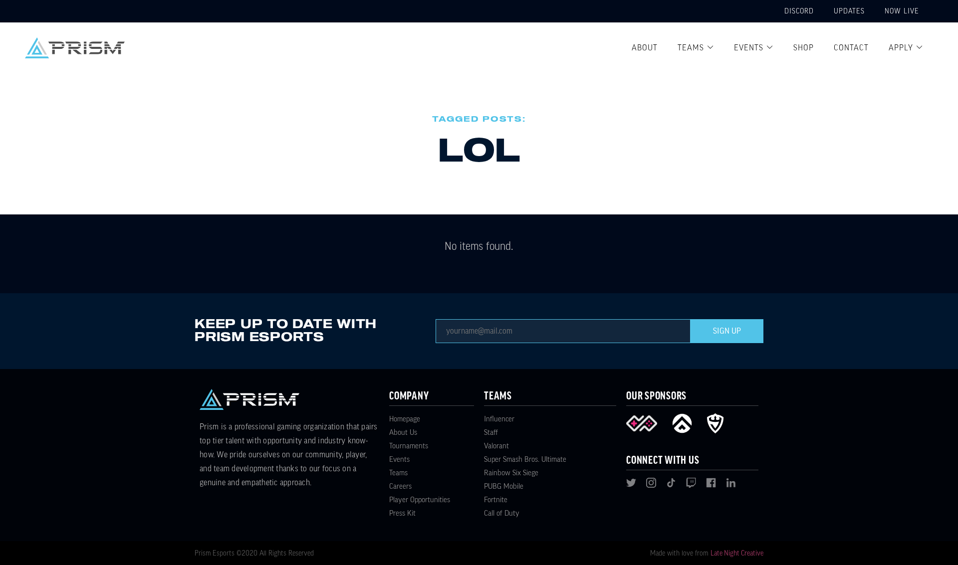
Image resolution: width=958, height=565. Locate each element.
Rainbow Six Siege (511, 473)
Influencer (499, 419)
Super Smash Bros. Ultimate (525, 459)
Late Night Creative (737, 553)
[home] (75, 47)
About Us (403, 432)
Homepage (404, 419)
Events (748, 48)
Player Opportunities (419, 500)
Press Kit (402, 513)
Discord (799, 11)
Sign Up (727, 331)
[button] (696, 47)
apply (901, 48)
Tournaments (408, 446)
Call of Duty (501, 513)
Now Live (902, 11)
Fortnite (495, 500)
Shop (803, 48)
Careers (400, 486)
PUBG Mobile (503, 486)
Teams (691, 48)
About (645, 48)
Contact (851, 48)
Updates (849, 11)
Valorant (496, 446)
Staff (491, 432)
